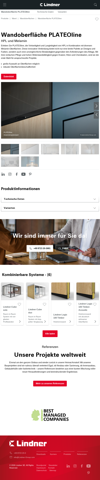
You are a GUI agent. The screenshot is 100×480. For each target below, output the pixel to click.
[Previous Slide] (96, 115)
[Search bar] (95, 4)
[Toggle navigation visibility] (4, 4)
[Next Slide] (96, 106)
